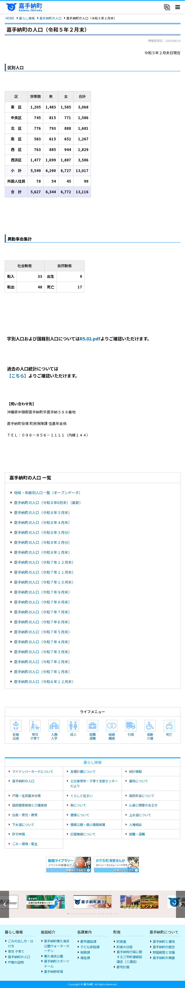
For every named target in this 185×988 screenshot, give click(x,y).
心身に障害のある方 (143, 805)
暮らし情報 (27, 18)
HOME (9, 18)
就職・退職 (137, 834)
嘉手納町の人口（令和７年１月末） (43, 671)
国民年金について (141, 795)
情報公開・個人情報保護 (87, 824)
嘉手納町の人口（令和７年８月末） (43, 602)
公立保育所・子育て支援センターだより (94, 783)
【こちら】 (17, 376)
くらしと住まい (81, 795)
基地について (138, 780)
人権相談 (135, 824)
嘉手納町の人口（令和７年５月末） (43, 631)
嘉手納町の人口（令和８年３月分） (43, 532)
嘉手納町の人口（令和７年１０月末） (44, 582)
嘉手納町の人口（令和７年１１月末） (44, 572)
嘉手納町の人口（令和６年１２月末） (44, 681)
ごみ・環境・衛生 (24, 843)
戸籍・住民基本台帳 (26, 795)
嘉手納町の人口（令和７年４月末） (43, 641)
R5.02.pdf (90, 338)
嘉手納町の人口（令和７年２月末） (43, 661)
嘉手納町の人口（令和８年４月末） (43, 522)
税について (78, 805)
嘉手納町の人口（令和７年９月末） (43, 592)
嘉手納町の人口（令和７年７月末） (43, 612)
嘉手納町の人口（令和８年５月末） (43, 512)
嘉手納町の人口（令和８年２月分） (43, 542)
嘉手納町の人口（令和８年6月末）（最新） (48, 502)
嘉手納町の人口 (50, 18)
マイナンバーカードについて (32, 771)
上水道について (140, 814)
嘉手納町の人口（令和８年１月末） (43, 552)
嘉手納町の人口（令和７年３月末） (43, 651)
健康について (79, 814)
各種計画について (83, 771)
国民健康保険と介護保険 (29, 805)
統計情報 (135, 771)
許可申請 (18, 834)
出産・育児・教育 (24, 814)
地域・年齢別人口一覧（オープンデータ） (49, 492)
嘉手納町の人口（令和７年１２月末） (44, 562)
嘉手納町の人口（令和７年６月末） (43, 622)
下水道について (23, 824)
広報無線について (83, 834)
